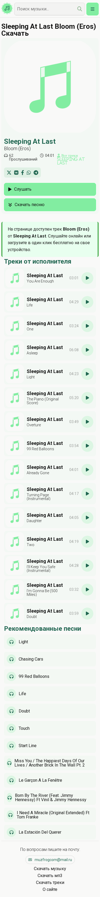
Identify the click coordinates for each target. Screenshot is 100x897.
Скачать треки (50, 882)
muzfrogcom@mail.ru (53, 860)
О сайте (50, 889)
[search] (79, 8)
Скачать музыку (50, 868)
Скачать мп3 (50, 875)
